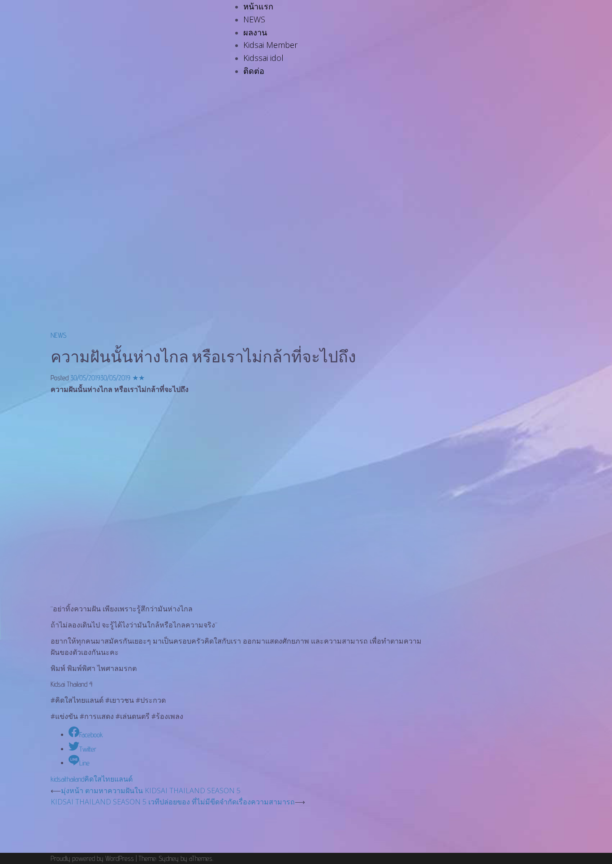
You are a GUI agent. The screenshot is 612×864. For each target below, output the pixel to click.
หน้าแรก (258, 6)
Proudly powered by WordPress (92, 858)
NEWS (254, 19)
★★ (138, 378)
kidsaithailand (67, 779)
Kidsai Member (270, 44)
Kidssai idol (263, 57)
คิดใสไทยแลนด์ (108, 779)
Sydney (169, 858)
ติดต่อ (253, 70)
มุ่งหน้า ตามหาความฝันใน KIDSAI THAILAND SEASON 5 (151, 790)
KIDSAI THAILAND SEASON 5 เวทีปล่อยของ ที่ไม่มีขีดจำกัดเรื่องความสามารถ (173, 802)
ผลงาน (255, 32)
